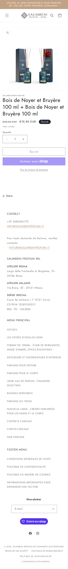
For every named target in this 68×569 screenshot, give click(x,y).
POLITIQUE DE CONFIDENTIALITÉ (26, 466)
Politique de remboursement (47, 551)
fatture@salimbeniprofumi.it (29, 248)
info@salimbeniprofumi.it (25, 226)
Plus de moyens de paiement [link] (34, 169)
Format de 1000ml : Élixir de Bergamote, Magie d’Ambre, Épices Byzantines (34, 347)
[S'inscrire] (53, 509)
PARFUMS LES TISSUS (19, 401)
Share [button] (9, 196)
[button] (7, 15)
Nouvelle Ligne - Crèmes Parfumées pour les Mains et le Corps (31, 411)
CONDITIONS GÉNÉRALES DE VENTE (29, 459)
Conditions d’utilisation (36, 561)
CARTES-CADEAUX (18, 429)
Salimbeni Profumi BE (24, 546)
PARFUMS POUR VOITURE (22, 365)
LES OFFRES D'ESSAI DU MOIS (25, 337)
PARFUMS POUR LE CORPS (22, 373)
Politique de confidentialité (36, 556)
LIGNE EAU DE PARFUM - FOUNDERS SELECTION (28, 383)
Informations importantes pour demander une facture (29, 484)
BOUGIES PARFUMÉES (20, 393)
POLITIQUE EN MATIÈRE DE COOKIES (29, 474)
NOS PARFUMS (15, 437)
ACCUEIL (12, 329)
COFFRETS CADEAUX (19, 421)
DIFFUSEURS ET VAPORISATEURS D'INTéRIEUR (34, 357)
